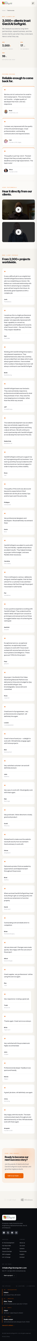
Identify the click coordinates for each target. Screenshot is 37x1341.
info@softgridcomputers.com (14, 1268)
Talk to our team (14, 1176)
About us (22, 1243)
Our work (22, 1245)
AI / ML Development (8, 1243)
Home (3, 10)
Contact (22, 1257)
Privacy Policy (6, 1336)
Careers (22, 1248)
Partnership (23, 1251)
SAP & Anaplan (6, 1254)
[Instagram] (16, 1232)
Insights (22, 1254)
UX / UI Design (6, 1257)
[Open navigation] (33, 3)
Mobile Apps (6, 1248)
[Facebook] (12, 1232)
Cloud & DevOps (7, 1251)
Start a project (9, 1275)
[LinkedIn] (4, 1232)
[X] (8, 1232)
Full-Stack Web (6, 1245)
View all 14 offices (8, 1325)
